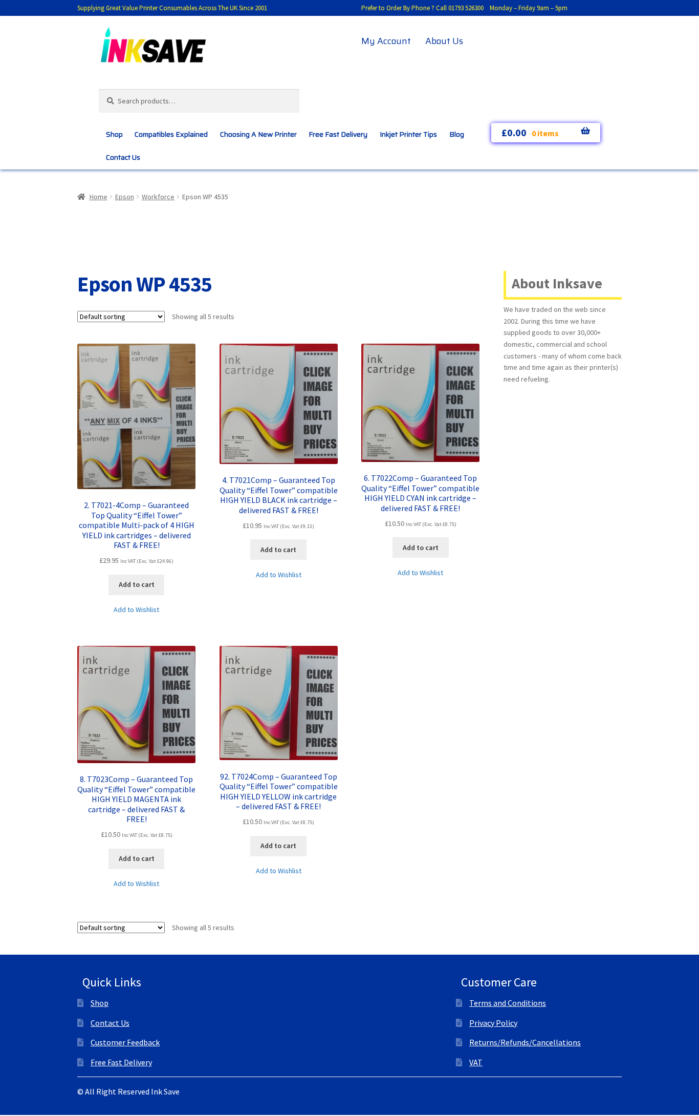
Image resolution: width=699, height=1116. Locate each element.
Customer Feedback (125, 1042)
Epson (124, 196)
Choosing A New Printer (258, 134)
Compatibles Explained (171, 134)
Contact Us (123, 157)
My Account (386, 41)
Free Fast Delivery (338, 134)
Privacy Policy (493, 1023)
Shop (114, 134)
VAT (476, 1062)
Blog (456, 134)
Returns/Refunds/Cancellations (525, 1042)
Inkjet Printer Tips (408, 134)
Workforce (158, 196)
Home (98, 196)
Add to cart (137, 584)
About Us (444, 41)
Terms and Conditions (507, 1003)
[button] (136, 610)
